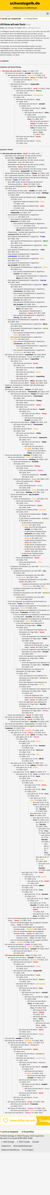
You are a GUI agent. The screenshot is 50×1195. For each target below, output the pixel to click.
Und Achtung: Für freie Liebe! (18, 191)
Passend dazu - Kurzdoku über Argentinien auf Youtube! (26, 232)
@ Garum (37, 28)
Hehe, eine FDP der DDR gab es (35, 527)
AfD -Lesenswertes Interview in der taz (18, 175)
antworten (5, 61)
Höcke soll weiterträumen (13, 455)
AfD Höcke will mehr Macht (14, 73)
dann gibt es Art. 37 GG (15, 730)
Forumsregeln (27, 1150)
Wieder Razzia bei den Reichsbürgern (17, 173)
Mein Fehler (20, 492)
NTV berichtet (9, 1038)
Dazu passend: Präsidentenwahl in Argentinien (20, 186)
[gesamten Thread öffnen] (41, 154)
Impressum (6, 1146)
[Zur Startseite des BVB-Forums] (25, 3)
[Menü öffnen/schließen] (47, 13)
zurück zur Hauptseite (11, 19)
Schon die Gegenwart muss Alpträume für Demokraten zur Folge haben (37, 645)
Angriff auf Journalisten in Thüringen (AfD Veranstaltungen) (24, 385)
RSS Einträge (8, 1142)
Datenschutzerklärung (10, 1150)
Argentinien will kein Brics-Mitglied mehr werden (24, 193)
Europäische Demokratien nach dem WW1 (24, 566)
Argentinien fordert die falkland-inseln (23, 197)
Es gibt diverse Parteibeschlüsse (27, 510)
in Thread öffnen (31, 19)
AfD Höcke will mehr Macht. (14, 389)
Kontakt (36, 1142)
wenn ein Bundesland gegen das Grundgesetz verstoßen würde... (26, 726)
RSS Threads (24, 1142)
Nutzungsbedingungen (23, 1146)
